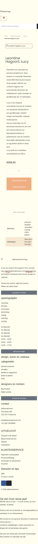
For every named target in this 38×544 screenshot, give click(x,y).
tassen (25, 36)
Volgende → (30, 272)
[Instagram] (9, 483)
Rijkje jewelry (6, 392)
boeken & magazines (9, 372)
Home (6, 36)
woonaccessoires (7, 366)
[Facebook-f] (3, 483)
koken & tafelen (7, 376)
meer (3, 379)
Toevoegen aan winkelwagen (19, 184)
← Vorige (6, 272)
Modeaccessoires (16, 36)
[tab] (19, 212)
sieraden (4, 369)
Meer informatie (19, 212)
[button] (19, 5)
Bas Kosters (5, 389)
